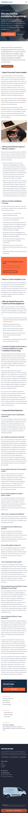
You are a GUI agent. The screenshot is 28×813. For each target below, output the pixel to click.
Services (7, 10)
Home (2, 10)
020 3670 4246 (8, 684)
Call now (14, 689)
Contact (3, 766)
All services (3, 765)
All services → (20, 34)
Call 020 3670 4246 (8, 34)
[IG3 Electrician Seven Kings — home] (7, 2)
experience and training (10, 319)
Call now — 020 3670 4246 (15, 810)
